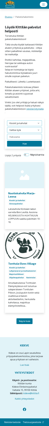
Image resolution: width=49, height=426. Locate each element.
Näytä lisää (24, 321)
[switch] (26, 154)
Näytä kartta (37, 154)
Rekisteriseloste (12, 422)
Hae (24, 143)
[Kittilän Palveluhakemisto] (13, 4)
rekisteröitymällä (35, 108)
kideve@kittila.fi (31, 393)
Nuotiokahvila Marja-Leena (21, 195)
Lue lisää (24, 364)
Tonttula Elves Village (22, 263)
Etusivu (8, 16)
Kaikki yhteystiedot (24, 398)
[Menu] (43, 4)
